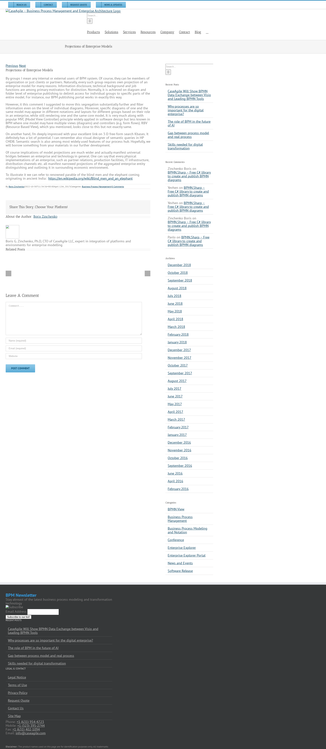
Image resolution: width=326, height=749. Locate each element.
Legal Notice (17, 677)
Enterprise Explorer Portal (186, 555)
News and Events (180, 563)
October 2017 (178, 365)
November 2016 (179, 450)
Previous (12, 66)
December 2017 (179, 350)
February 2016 (178, 489)
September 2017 (180, 373)
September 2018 (180, 280)
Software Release (180, 571)
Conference (176, 540)
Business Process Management (96, 186)
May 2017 (175, 404)
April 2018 (175, 319)
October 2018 (178, 272)
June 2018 (175, 303)
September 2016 (180, 465)
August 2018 (177, 288)
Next (22, 66)
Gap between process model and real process (188, 135)
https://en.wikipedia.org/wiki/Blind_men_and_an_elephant (90, 178)
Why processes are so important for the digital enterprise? (186, 110)
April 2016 (175, 481)
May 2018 (175, 311)
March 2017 (176, 419)
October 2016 (178, 458)
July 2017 (174, 388)
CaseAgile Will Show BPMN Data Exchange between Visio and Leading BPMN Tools (189, 95)
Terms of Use (17, 685)
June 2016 (175, 473)
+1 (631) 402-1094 (26, 729)
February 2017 (178, 427)
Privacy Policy (17, 693)
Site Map (14, 716)
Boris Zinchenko (16, 186)
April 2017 (175, 412)
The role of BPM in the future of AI (189, 123)
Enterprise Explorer (182, 548)
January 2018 (177, 342)
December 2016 (179, 442)
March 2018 (176, 327)
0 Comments (118, 186)
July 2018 (174, 296)
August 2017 (177, 381)
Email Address (16, 611)
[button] (207, 32)
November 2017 (179, 357)
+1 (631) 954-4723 (30, 722)
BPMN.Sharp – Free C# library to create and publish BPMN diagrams (189, 176)
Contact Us (16, 708)
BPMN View (176, 509)
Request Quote (18, 700)
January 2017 (177, 435)
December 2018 (179, 265)
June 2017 (175, 396)
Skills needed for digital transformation (185, 146)
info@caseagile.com (31, 733)
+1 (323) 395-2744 (31, 725)
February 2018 (178, 334)
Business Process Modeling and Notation (187, 530)
